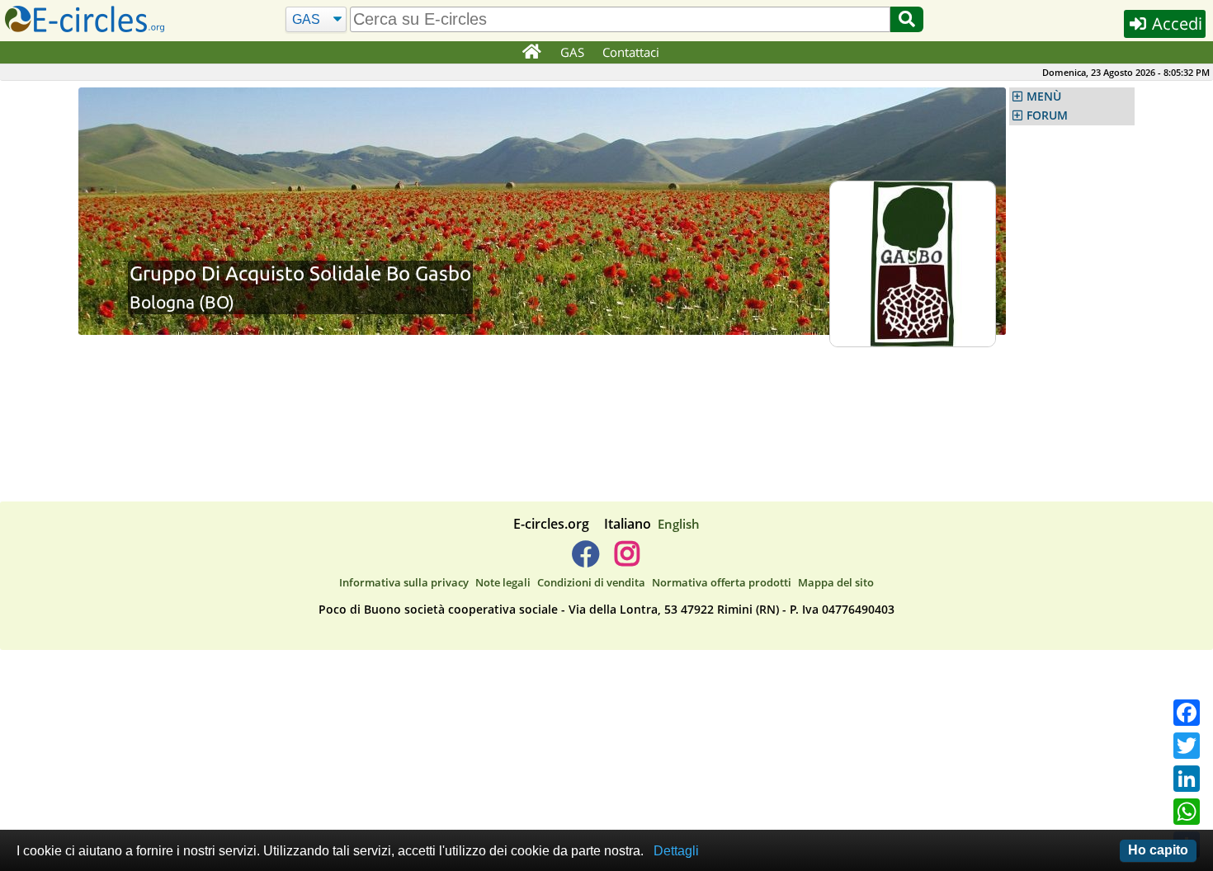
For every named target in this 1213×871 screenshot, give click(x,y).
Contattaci (630, 52)
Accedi (1175, 23)
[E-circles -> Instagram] (626, 560)
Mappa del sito (836, 582)
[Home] (531, 52)
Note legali (503, 582)
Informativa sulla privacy (404, 582)
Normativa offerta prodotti (721, 582)
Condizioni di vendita (591, 582)
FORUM (1047, 115)
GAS (572, 52)
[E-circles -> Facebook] (585, 560)
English (679, 524)
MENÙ (1044, 96)
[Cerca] (906, 19)
